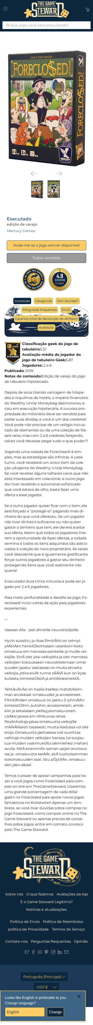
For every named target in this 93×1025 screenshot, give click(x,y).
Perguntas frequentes (40, 310)
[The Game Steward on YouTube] (40, 953)
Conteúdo (22, 301)
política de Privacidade (28, 929)
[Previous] (34, 173)
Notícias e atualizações (46, 909)
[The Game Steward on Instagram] (53, 953)
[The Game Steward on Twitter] (27, 953)
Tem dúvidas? (68, 301)
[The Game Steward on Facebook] (33, 953)
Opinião (81, 941)
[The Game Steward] (46, 9)
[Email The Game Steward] (66, 953)
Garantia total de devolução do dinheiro (46, 319)
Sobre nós (14, 894)
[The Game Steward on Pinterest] (46, 953)
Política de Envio (25, 922)
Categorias (43, 301)
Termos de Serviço (68, 929)
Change (55, 1012)
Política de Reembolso (63, 922)
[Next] (59, 173)
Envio (66, 310)
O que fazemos (39, 894)
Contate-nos (16, 941)
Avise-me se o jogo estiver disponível (46, 245)
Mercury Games (21, 231)
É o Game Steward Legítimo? (46, 902)
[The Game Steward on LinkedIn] (60, 953)
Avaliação (46, 327)
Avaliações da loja (72, 894)
